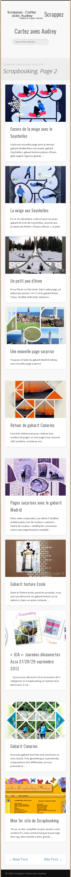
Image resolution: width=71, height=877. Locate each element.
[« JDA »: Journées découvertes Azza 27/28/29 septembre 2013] (35, 628)
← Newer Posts (18, 859)
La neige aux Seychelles (29, 210)
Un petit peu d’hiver (26, 280)
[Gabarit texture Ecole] (35, 558)
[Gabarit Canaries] (35, 720)
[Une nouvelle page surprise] (35, 325)
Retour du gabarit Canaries (32, 425)
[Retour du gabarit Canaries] (35, 399)
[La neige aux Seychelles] (35, 184)
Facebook (31, 51)
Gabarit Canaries (24, 746)
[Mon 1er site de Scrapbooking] (35, 794)
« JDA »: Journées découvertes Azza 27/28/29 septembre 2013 (35, 661)
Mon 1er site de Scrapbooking (34, 820)
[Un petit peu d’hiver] (35, 255)
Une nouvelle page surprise (32, 351)
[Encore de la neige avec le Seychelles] (35, 103)
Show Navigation (56, 32)
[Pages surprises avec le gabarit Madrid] (35, 477)
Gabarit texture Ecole (28, 584)
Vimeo (39, 51)
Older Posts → (53, 859)
